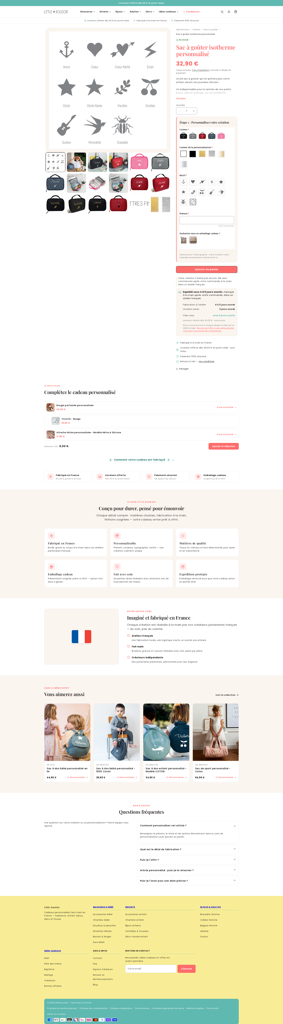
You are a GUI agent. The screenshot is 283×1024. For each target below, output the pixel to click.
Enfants (104, 11)
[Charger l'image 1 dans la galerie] (55, 162)
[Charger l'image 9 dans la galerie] (97, 183)
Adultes (134, 11)
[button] (236, 12)
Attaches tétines (102, 931)
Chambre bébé (101, 919)
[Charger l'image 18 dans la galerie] (160, 204)
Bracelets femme (210, 914)
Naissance (86, 11)
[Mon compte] (229, 12)
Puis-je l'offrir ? (149, 859)
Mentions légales (195, 1008)
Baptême (49, 969)
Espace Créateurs (103, 969)
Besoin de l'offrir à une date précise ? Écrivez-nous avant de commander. (208, 329)
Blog (95, 984)
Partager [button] (184, 368)
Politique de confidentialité (94, 1008)
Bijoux (119, 11)
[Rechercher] (222, 12)
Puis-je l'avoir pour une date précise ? (164, 880)
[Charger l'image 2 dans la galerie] (76, 162)
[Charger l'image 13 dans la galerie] (55, 204)
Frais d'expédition (200, 70)
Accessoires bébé (103, 914)
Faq (95, 963)
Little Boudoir (182, 29)
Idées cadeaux (167, 11)
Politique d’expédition (121, 1008)
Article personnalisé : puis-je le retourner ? (167, 870)
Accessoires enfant (136, 914)
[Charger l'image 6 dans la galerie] (160, 162)
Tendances (192, 11)
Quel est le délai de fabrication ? (160, 849)
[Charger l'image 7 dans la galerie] (55, 183)
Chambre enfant (134, 919)
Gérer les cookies (56, 1014)
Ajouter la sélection (223, 446)
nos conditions (206, 361)
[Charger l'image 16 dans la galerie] (118, 204)
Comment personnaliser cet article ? (163, 825)
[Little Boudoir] (56, 12)
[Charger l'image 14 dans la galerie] (76, 204)
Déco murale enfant (136, 936)
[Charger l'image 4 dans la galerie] (118, 162)
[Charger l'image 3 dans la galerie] (97, 162)
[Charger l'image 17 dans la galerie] (139, 204)
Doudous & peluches (104, 925)
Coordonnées (142, 1008)
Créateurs (49, 980)
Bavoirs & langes (102, 936)
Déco (149, 11)
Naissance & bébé (103, 907)
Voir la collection (225, 695)
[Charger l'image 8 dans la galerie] (76, 183)
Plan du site (212, 1008)
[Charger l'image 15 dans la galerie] (97, 204)
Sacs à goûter (211, 29)
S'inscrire (186, 968)
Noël (46, 958)
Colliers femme (208, 919)
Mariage (48, 974)
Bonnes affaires (53, 985)
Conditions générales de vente (168, 1008)
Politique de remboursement (62, 1008)
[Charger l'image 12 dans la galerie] (160, 183)
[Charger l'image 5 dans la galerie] (139, 162)
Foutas (204, 936)
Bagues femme (208, 925)
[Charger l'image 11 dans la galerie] (139, 183)
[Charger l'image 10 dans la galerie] (118, 183)
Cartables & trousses (137, 931)
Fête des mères (52, 963)
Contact (97, 958)
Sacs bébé (99, 942)
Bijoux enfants (133, 925)
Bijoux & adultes (210, 907)
